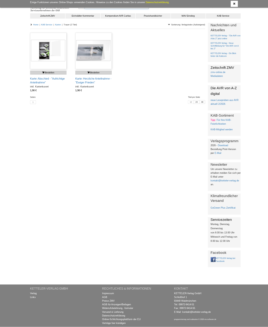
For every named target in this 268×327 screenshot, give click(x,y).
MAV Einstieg (188, 16)
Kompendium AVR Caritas (118, 16)
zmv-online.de (218, 72)
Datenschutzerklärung (113, 315)
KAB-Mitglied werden (222, 129)
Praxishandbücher (153, 16)
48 (202, 102)
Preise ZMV (108, 300)
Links (33, 297)
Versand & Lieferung (112, 312)
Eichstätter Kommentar (83, 16)
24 (196, 102)
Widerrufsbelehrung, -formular (117, 308)
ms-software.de (210, 319)
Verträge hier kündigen (114, 323)
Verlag (33, 293)
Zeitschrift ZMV (47, 16)
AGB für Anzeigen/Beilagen (116, 304)
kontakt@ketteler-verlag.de (225, 180)
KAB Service (223, 16)
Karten (58, 25)
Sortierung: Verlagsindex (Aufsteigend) (187, 25)
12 (191, 102)
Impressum (108, 293)
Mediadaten (217, 76)
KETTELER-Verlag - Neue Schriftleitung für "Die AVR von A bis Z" (224, 46)
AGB (104, 297)
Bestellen (49, 72)
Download (223, 145)
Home (35, 25)
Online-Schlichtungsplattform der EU (121, 319)
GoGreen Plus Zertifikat (223, 207)
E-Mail (218, 153)
